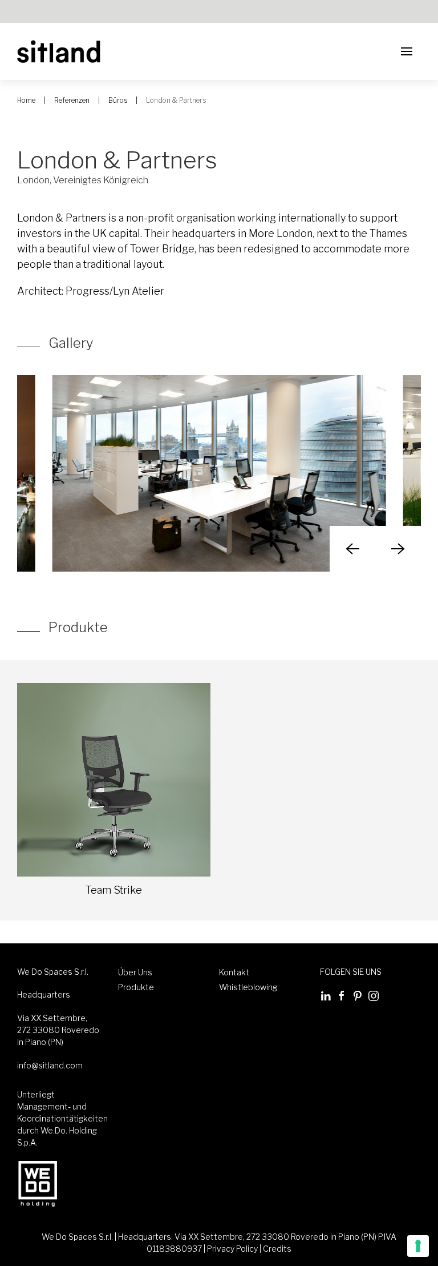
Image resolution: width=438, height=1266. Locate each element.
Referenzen (72, 100)
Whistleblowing (248, 987)
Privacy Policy (232, 1248)
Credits (277, 1248)
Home (26, 100)
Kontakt (234, 972)
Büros (117, 100)
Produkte (136, 987)
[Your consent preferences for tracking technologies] (418, 1246)
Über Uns (135, 972)
